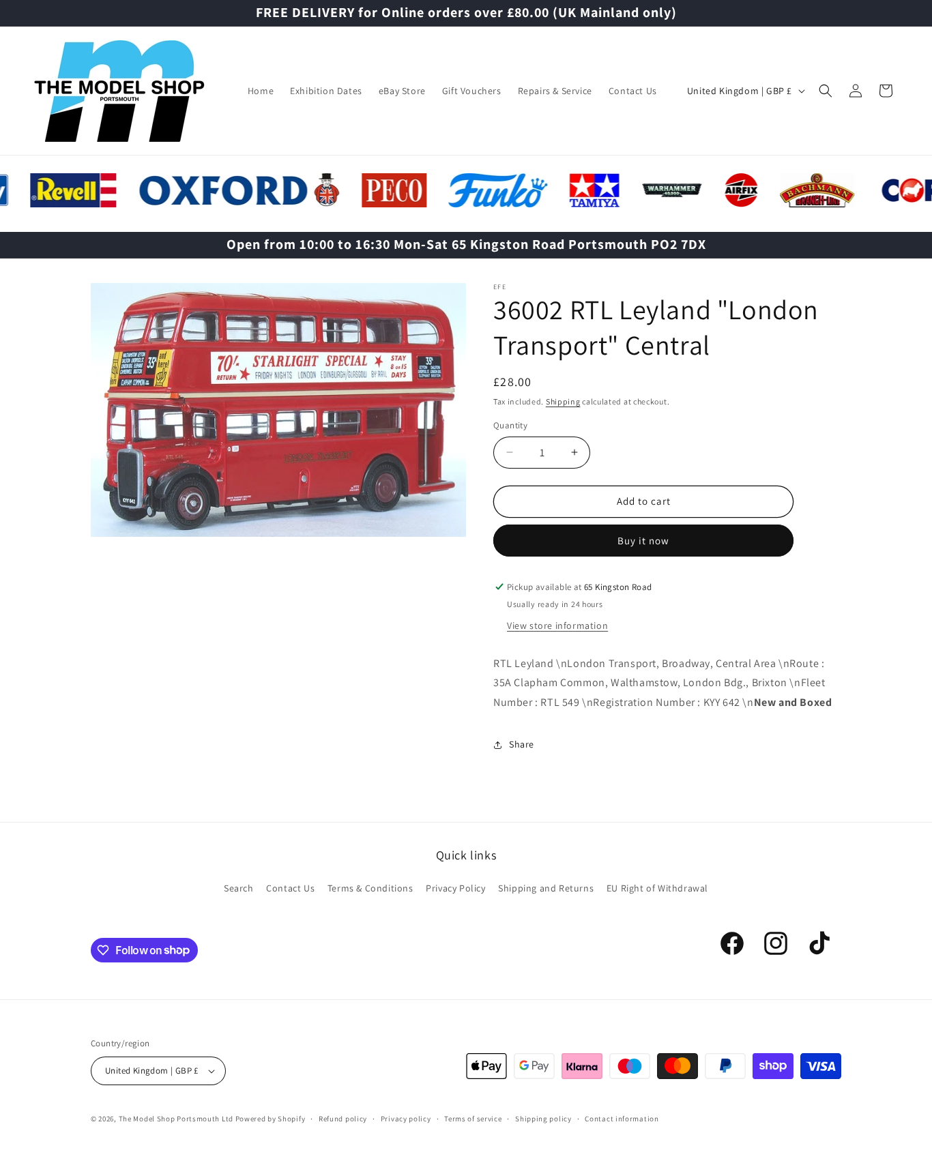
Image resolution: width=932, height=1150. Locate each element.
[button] (826, 91)
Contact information (621, 1118)
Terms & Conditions (370, 888)
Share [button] (521, 744)
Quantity (510, 425)
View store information (557, 625)
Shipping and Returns (546, 888)
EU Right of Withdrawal (657, 888)
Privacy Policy (455, 888)
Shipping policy (543, 1118)
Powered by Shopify (270, 1118)
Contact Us (290, 888)
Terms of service (472, 1118)
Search (239, 888)
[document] (278, 413)
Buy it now (643, 540)
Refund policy (343, 1118)
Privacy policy (406, 1118)
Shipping (563, 401)
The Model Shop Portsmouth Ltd (176, 1118)
